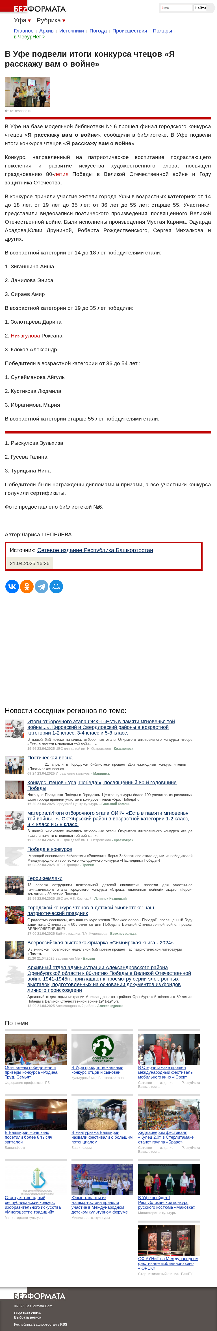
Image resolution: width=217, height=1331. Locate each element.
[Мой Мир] (56, 586)
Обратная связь (27, 1313)
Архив (46, 31)
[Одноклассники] (27, 586)
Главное (24, 31)
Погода (98, 31)
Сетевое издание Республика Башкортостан (95, 550)
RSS (63, 1324)
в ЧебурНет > (29, 37)
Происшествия (129, 31)
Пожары (162, 31)
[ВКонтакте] (12, 586)
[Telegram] (41, 586)
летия (61, 174)
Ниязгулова (25, 336)
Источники (71, 31)
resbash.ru (23, 111)
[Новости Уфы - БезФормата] (34, 7)
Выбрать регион (27, 1317)
